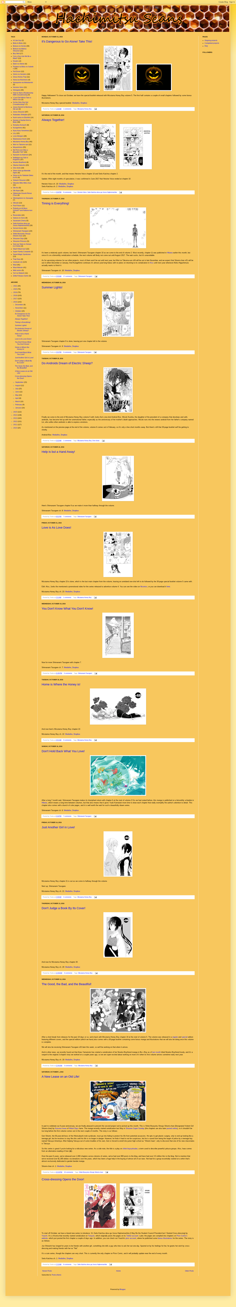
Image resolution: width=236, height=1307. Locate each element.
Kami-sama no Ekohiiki (21, 117)
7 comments (67, 516)
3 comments (67, 897)
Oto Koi (15, 188)
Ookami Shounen (19, 180)
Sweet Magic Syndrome (22, 254)
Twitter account (132, 1236)
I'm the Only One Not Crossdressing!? (20, 103)
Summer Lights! (52, 287)
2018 (15, 295)
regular (175, 1037)
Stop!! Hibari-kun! (19, 249)
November (19, 308)
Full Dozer (17, 71)
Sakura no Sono (19, 218)
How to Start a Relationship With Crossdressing (23, 94)
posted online (172, 1128)
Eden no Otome (19, 64)
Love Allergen (18, 136)
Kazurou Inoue (61, 1128)
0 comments (67, 352)
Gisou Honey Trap (19, 77)
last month (156, 1052)
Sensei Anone (18, 228)
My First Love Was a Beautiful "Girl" (20, 151)
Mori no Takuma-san (20, 144)
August (18, 385)
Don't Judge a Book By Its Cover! (63, 908)
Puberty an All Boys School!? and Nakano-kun (22, 209)
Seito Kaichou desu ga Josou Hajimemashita (102, 192)
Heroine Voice (82, 192)
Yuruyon (91, 1236)
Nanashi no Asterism (20, 155)
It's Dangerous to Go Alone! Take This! (67, 41)
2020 (15, 289)
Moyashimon (18, 147)
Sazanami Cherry (19, 221)
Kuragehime (17, 128)
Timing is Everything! (55, 203)
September (19, 382)
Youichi (44, 1236)
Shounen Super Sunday (135, 1128)
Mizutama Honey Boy (84, 109)
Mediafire (75, 103)
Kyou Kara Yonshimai (21, 131)
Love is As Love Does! (56, 527)
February (18, 405)
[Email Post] (95, 109)
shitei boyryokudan (130, 1149)
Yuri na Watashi (19, 273)
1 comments (67, 109)
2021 (15, 286)
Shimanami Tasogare (85, 276)
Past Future (17, 206)
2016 (15, 302)
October (18, 311)
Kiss (152, 263)
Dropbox (84, 103)
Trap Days (17, 259)
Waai (15, 265)
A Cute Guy (17, 40)
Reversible (17, 215)
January (18, 408)
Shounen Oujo (18, 238)
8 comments (67, 192)
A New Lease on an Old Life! (60, 1076)
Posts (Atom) (56, 1275)
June (17, 392)
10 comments (68, 1172)
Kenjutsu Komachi (19, 125)
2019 (15, 292)
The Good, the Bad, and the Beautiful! (66, 984)
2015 (15, 412)
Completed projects (212, 43)
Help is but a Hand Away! (58, 451)
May (17, 395)
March (17, 401)
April (17, 398)
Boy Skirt (16, 54)
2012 (15, 421)
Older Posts (189, 1271)
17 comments (67, 276)
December (19, 305)
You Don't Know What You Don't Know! (67, 608)
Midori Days (74, 1128)
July (17, 389)
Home (118, 1271)
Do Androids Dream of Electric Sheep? (67, 363)
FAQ (206, 46)
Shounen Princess (20, 241)
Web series (17, 270)
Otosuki (16, 203)
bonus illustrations (165, 1238)
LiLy (14, 133)
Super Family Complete (21, 252)
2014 (15, 415)
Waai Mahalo (18, 267)
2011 (15, 425)
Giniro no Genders (20, 74)
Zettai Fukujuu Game (20, 276)
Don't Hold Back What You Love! (63, 751)
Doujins (16, 61)
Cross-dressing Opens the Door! (63, 1179)
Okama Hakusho (19, 165)
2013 (15, 418)
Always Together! (53, 120)
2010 (15, 428)
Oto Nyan (16, 191)
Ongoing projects (211, 40)
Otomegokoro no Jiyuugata (23, 198)
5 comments (68, 673)
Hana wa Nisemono (20, 80)
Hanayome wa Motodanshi (23, 82)
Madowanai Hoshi (19, 139)
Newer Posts (47, 1271)
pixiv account (131, 1238)
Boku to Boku (18, 43)
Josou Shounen (19, 112)
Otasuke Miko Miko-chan (22, 183)
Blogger (122, 1289)
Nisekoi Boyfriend (19, 162)
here (168, 587)
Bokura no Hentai (19, 46)
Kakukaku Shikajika (20, 115)
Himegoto (16, 90)
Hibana (169, 253)
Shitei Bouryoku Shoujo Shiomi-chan (91, 1172)
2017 (15, 299)
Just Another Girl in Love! (58, 827)
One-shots (95, 440)
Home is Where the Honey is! (61, 684)
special (184, 1037)
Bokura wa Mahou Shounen (19, 50)
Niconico (143, 587)
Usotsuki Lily (17, 262)
